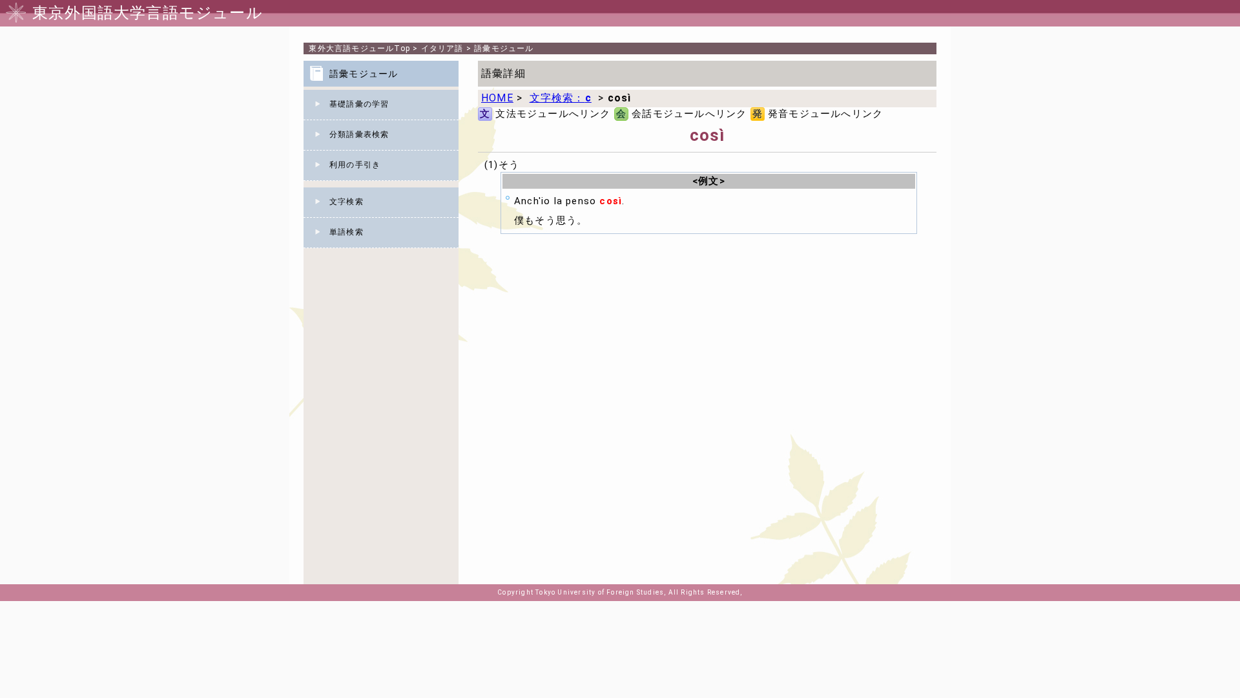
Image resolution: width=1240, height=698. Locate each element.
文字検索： (561, 98)
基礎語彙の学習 (359, 104)
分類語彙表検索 (359, 134)
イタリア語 (442, 48)
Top (359, 48)
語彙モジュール (503, 48)
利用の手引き (354, 164)
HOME (497, 98)
